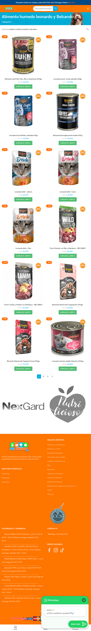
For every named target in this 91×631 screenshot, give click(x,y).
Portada (5, 29)
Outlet (49, 490)
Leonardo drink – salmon (23, 192)
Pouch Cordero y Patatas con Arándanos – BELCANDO (23, 305)
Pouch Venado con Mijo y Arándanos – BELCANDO (68, 248)
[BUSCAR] (55, 8)
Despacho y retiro (53, 449)
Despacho (5, 482)
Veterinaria (5, 474)
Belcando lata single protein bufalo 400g (67, 135)
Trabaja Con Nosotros (55, 474)
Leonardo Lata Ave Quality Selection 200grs (68, 361)
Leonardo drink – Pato (23, 248)
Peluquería (5, 478)
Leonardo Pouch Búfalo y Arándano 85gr (23, 135)
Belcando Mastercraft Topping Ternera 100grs (23, 361)
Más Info (71, 2)
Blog (48, 465)
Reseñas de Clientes (54, 482)
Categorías (6, 22)
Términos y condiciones (56, 445)
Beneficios (51, 469)
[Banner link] (23, 406)
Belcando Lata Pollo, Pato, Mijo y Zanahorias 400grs (23, 79)
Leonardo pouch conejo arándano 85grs (67, 79)
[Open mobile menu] (88, 8)
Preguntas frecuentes (55, 453)
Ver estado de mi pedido (56, 457)
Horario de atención (54, 478)
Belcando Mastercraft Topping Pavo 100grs (67, 305)
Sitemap (50, 494)
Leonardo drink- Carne (68, 192)
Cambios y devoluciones (56, 461)
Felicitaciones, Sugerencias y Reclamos (61, 486)
